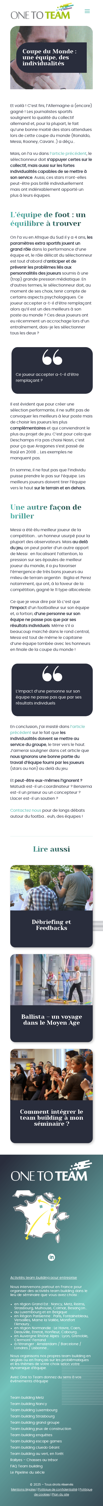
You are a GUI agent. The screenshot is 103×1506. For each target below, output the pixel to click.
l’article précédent (68, 154)
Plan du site (60, 1494)
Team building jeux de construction (40, 1429)
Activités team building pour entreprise (43, 1278)
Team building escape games (36, 1441)
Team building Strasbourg (32, 1416)
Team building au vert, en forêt (37, 1454)
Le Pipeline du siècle (27, 1472)
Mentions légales (23, 1489)
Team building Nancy (28, 1404)
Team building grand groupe (35, 1422)
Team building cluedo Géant (35, 1447)
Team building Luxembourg (33, 1410)
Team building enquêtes (31, 1435)
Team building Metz (27, 1398)
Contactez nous (25, 810)
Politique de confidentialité (57, 1489)
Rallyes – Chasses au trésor (34, 1460)
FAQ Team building (26, 1466)
